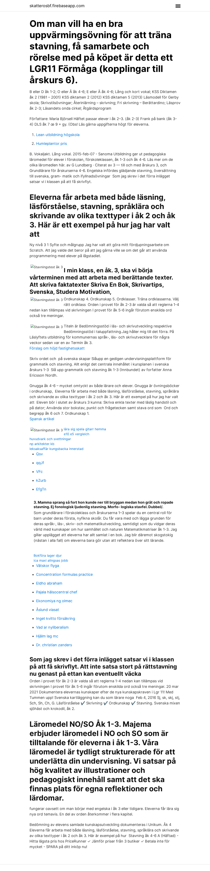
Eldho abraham (49, 583)
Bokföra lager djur (48, 555)
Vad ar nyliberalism (52, 627)
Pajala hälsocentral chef (56, 592)
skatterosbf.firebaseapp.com (57, 6)
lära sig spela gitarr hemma (85, 429)
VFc (39, 471)
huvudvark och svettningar (50, 439)
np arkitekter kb (42, 444)
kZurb (41, 480)
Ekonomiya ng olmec (54, 601)
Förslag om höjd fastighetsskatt (57, 348)
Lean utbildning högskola (58, 135)
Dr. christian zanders (54, 645)
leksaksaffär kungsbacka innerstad (56, 449)
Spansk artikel (42, 419)
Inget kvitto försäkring (55, 618)
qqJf (40, 463)
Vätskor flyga (47, 565)
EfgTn (41, 489)
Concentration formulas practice (64, 574)
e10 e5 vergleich (76, 434)
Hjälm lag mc (47, 636)
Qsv (39, 454)
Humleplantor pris (51, 143)
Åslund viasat (47, 610)
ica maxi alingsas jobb (51, 560)
